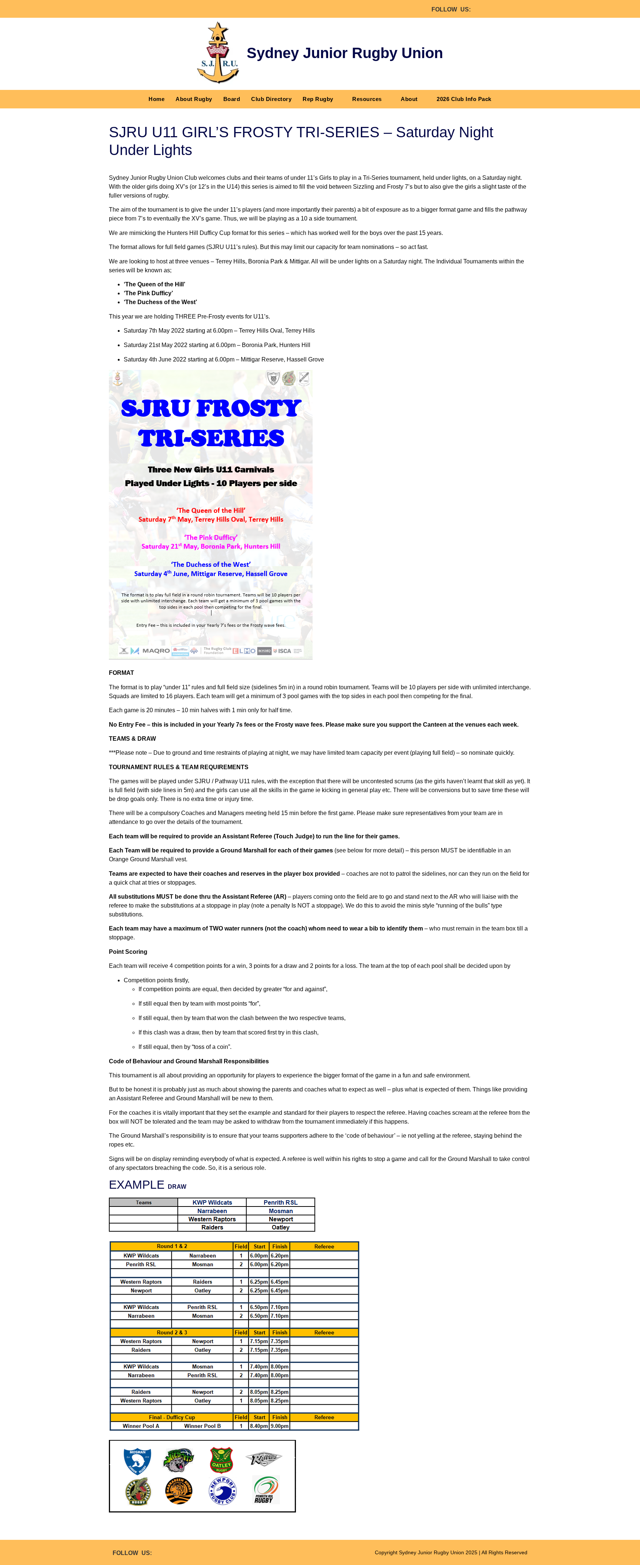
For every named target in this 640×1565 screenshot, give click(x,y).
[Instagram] (502, 9)
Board (231, 99)
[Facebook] (483, 9)
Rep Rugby (318, 99)
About (409, 99)
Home (156, 99)
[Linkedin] (522, 9)
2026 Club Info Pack (464, 99)
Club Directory (271, 99)
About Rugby (194, 99)
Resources (367, 99)
